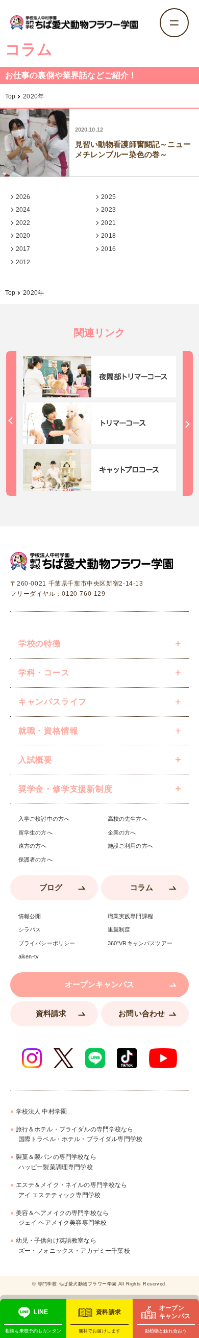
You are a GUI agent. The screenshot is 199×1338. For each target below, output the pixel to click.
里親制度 (119, 929)
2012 (23, 262)
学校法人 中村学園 (41, 1111)
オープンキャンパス (99, 984)
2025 (108, 196)
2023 (108, 209)
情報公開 (29, 916)
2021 (108, 222)
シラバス (29, 929)
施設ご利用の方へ (130, 846)
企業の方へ (122, 833)
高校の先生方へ (127, 819)
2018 (108, 235)
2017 (23, 249)
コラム (141, 887)
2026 (23, 196)
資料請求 (51, 1013)
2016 (108, 249)
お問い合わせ (141, 1013)
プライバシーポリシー (47, 943)
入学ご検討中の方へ (43, 819)
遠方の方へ (32, 846)
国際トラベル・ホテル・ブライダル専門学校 (79, 1134)
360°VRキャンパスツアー (140, 943)
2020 (23, 235)
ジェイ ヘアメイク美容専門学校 (62, 1218)
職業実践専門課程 (130, 916)
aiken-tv (28, 957)
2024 (23, 209)
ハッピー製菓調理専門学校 (56, 1162)
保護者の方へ (35, 860)
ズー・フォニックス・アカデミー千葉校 (73, 1245)
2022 (23, 222)
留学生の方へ (35, 833)
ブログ (50, 887)
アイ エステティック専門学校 (72, 1190)
